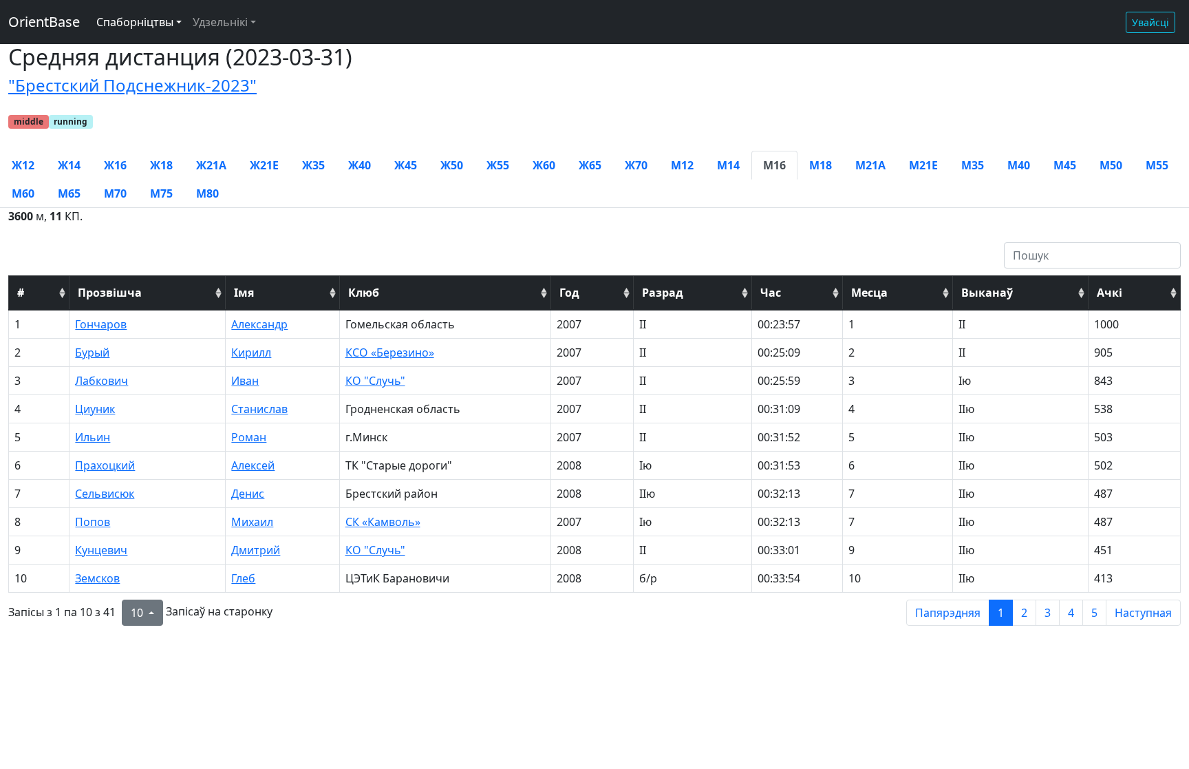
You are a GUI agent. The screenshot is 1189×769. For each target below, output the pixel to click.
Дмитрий (255, 550)
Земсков (97, 578)
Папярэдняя (948, 612)
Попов (92, 521)
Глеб (243, 578)
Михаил (252, 521)
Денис (247, 493)
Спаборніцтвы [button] (134, 22)
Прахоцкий (105, 465)
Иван (245, 380)
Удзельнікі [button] (220, 22)
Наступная (1143, 612)
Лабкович (101, 380)
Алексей (253, 465)
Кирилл (251, 352)
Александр (259, 324)
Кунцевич (101, 550)
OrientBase (44, 21)
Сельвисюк (104, 493)
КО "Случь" (375, 380)
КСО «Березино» (389, 352)
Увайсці (1150, 22)
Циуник (95, 409)
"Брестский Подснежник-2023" (132, 85)
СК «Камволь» (382, 521)
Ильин (92, 437)
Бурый (92, 352)
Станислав (259, 409)
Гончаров (101, 324)
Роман (248, 437)
